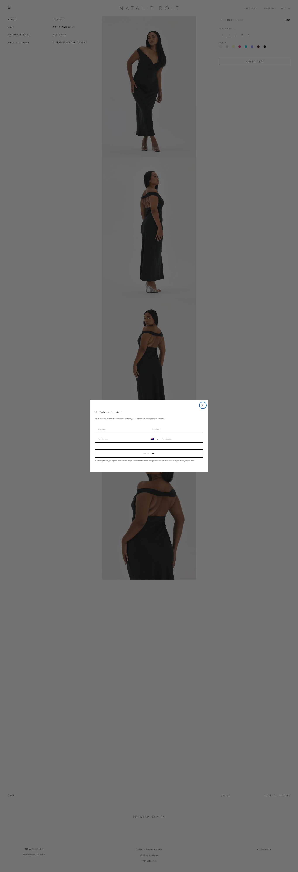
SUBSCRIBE (149, 453)
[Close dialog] (202, 405)
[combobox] (154, 439)
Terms (192, 461)
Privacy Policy (184, 461)
